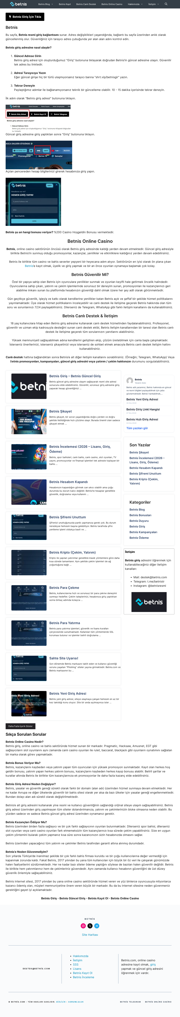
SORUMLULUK (76, 1002)
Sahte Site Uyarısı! (63, 658)
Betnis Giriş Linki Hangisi (143, 409)
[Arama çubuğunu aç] (166, 4)
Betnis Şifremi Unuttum (67, 517)
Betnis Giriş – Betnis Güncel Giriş (75, 376)
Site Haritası (90, 934)
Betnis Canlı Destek (86, 4)
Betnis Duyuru (139, 521)
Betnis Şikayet (60, 411)
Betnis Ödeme (139, 537)
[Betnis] (18, 4)
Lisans (77, 968)
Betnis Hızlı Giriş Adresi (142, 419)
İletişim (152, 4)
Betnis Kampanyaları (143, 532)
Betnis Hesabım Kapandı (68, 482)
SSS (75, 964)
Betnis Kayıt (65, 4)
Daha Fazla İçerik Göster (20, 726)
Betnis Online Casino (112, 4)
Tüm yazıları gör (137, 428)
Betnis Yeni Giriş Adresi (67, 693)
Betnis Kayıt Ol (82, 973)
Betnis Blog (44, 4)
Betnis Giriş (137, 526)
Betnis (29, 266)
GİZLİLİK (61, 1002)
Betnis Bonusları (140, 515)
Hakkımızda (133, 4)
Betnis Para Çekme (64, 588)
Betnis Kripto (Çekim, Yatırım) (72, 552)
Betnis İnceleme (83, 977)
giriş (153, 964)
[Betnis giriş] (149, 611)
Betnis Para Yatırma (64, 623)
